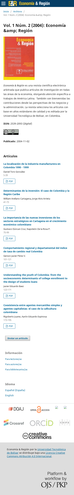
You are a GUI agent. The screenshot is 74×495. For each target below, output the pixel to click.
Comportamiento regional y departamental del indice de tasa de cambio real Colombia (35, 249)
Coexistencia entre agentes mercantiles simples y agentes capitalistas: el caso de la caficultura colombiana (32, 309)
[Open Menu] (3, 3)
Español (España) (15, 390)
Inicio (6, 11)
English (9, 395)
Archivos (17, 11)
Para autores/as (13, 364)
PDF (10, 181)
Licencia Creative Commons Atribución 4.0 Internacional (36, 454)
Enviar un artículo (18, 338)
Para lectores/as (13, 359)
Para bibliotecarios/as (16, 369)
